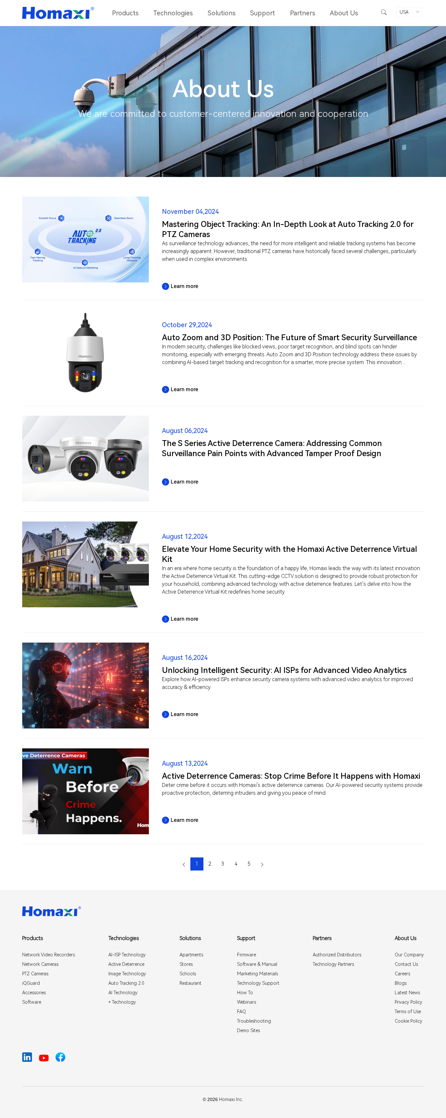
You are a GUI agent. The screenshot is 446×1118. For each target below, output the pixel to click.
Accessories (34, 992)
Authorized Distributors (337, 954)
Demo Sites (248, 1030)
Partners (302, 13)
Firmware (246, 954)
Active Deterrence (126, 964)
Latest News (407, 992)
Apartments (191, 954)
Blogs (400, 983)
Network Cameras (40, 964)
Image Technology (127, 973)
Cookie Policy (408, 1021)
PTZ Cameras (35, 973)
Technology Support (258, 983)
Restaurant (190, 983)
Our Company (409, 954)
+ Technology (122, 1002)
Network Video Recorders (48, 954)
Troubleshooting (254, 1021)
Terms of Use (408, 1011)
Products (125, 13)
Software (31, 1002)
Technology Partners (333, 964)
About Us (344, 13)
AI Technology (122, 992)
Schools (188, 973)
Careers (402, 973)
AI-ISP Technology (127, 954)
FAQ (241, 1011)
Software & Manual (257, 964)
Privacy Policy (408, 1002)
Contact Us (406, 964)
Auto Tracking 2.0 (126, 983)
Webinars (246, 1002)
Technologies (173, 13)
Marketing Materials (257, 973)
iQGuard (31, 983)
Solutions (221, 13)
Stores (186, 964)
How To (245, 992)
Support (262, 13)
